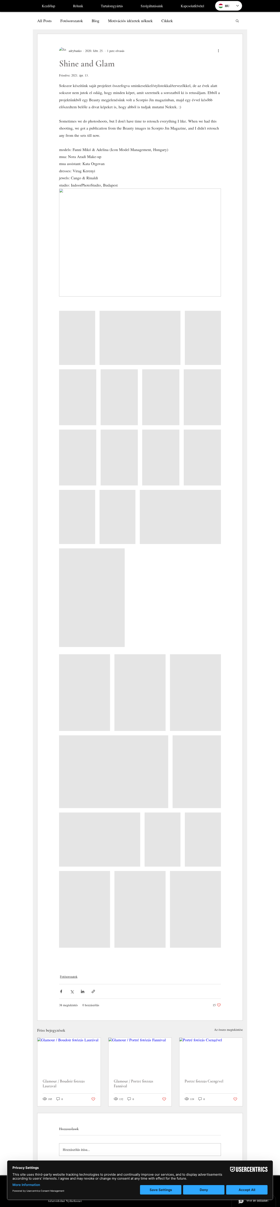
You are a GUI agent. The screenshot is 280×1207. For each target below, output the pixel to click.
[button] (237, 20)
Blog (95, 20)
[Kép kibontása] (77, 338)
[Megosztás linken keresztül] (93, 991)
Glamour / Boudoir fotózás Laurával (64, 1083)
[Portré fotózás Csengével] (211, 1055)
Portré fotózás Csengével (204, 1081)
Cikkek (167, 20)
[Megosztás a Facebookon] (61, 991)
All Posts (44, 20)
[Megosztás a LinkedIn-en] (82, 991)
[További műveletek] (218, 50)
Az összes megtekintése (228, 1029)
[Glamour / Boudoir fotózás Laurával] (69, 1055)
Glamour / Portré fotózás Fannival (133, 1083)
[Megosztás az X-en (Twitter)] (72, 991)
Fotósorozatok (71, 20)
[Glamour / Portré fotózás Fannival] (140, 1055)
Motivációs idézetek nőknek (130, 20)
